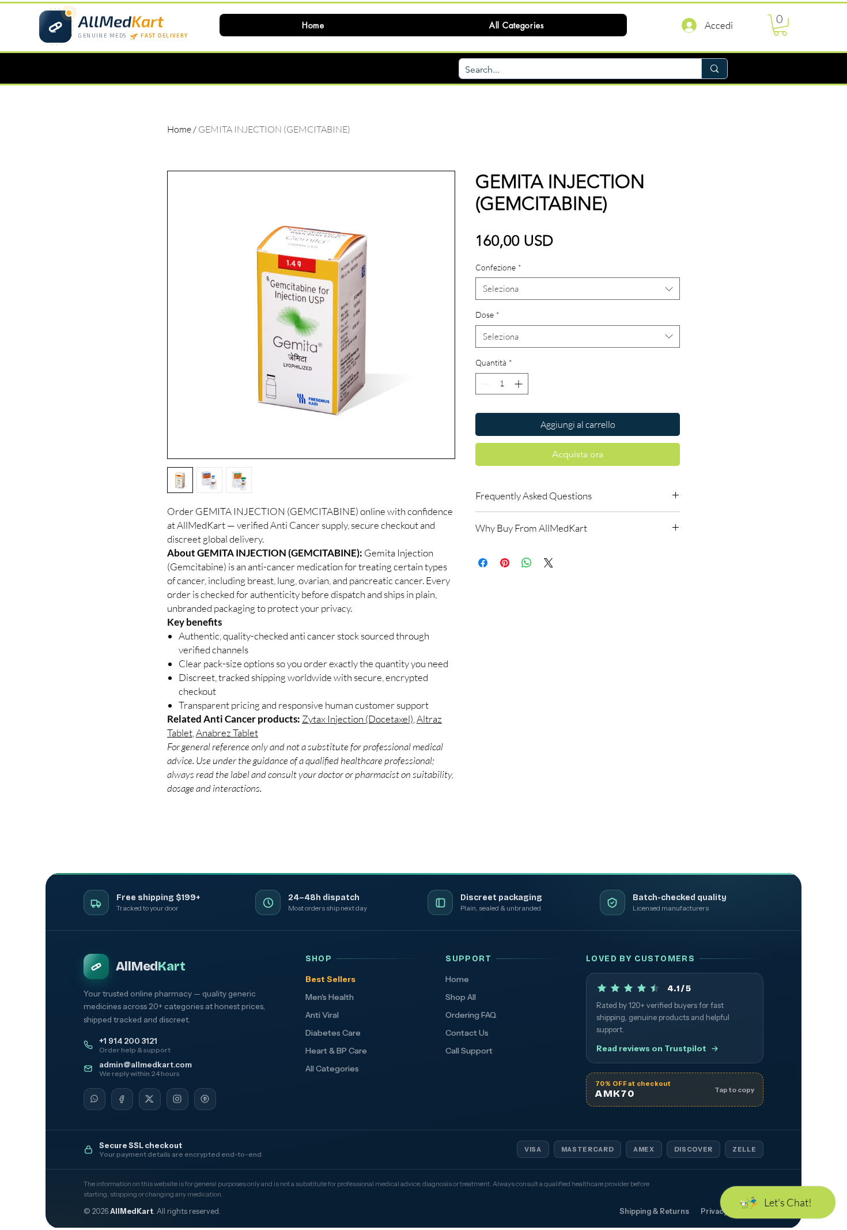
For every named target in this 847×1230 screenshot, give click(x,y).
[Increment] (519, 384)
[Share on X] (548, 563)
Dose (487, 314)
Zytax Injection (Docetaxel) (357, 719)
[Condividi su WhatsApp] (527, 563)
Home (179, 129)
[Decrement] (484, 384)
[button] (517, 25)
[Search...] (714, 68)
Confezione (498, 267)
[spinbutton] (501, 384)
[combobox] (577, 288)
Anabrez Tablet (227, 733)
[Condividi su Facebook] (483, 563)
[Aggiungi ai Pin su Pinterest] (505, 563)
